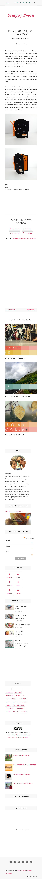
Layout (8, 702)
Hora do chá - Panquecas (19, 633)
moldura (15, 711)
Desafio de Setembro (15, 358)
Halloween (22, 238)
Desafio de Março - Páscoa (21, 755)
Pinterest (15, 233)
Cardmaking (15, 238)
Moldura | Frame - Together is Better (21, 616)
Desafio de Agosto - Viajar (17, 396)
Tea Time (8, 711)
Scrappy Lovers (31, 238)
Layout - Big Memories (22, 625)
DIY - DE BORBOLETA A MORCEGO (24, 765)
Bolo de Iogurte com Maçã (13, 511)
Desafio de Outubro (14, 435)
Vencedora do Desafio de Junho (23, 783)
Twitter (28, 229)
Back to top (30, 876)
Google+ (28, 233)
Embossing (24, 711)
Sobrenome (19, 552)
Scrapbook (18, 692)
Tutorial (18, 695)
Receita (8, 705)
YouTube (18, 593)
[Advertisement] (18, 665)
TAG (14, 705)
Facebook (15, 229)
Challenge (9, 692)
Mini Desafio (9, 708)
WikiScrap (13, 698)
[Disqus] (21, 275)
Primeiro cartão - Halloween (21, 774)
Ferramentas (10, 715)
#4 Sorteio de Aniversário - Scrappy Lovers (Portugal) (21, 643)
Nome (19, 546)
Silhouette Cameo (20, 708)
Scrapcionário (22, 698)
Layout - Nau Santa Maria (21, 607)
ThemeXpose (22, 870)
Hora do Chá (23, 702)
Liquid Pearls (20, 705)
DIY (7, 698)
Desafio (8, 689)
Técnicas (15, 702)
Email (19, 540)
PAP (24, 695)
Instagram (9, 593)
